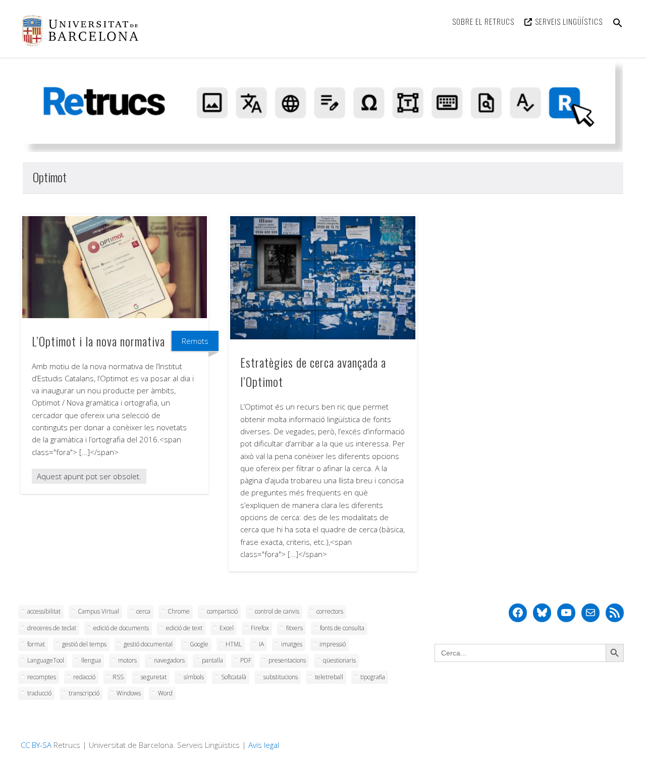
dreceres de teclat (51, 628)
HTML (234, 644)
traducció (39, 693)
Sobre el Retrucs (483, 21)
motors (127, 660)
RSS (118, 677)
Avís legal (263, 745)
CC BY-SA (36, 745)
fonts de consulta (342, 628)
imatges (291, 644)
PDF (245, 660)
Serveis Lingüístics (569, 21)
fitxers (294, 628)
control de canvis (277, 611)
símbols (194, 677)
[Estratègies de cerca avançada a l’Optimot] (322, 277)
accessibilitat (44, 611)
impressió (332, 644)
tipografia (372, 677)
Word (165, 693)
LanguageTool (45, 660)
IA (261, 644)
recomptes (41, 677)
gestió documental (148, 644)
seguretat (154, 677)
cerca (143, 611)
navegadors (169, 660)
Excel (227, 628)
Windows (129, 693)
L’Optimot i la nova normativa (98, 341)
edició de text (184, 628)
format (36, 644)
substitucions (280, 677)
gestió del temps (84, 644)
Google (199, 644)
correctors (329, 611)
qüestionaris (339, 660)
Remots (195, 341)
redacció (84, 677)
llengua (91, 660)
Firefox (260, 628)
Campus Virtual (98, 611)
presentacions (287, 660)
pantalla (212, 660)
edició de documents (121, 628)
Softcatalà (233, 677)
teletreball (329, 677)
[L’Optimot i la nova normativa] (114, 267)
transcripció (84, 693)
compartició (222, 611)
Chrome (179, 611)
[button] (618, 29)
